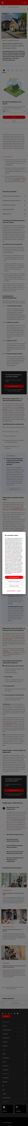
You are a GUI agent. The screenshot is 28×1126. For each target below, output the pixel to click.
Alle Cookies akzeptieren (14, 577)
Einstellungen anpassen (14, 586)
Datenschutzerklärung (11, 590)
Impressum (19, 590)
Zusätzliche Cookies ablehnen (14, 581)
